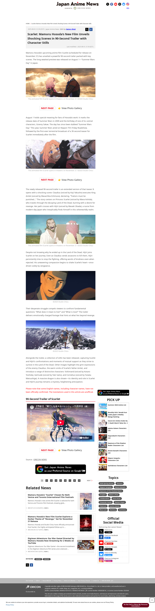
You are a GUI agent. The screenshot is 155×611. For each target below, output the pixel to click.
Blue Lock (103, 510)
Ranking (113, 510)
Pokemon (103, 506)
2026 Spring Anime (106, 483)
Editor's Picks (113, 495)
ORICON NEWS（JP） (108, 581)
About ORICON (46, 581)
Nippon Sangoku (106, 487)
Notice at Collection (69, 581)
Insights (103, 495)
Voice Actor (117, 498)
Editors (38, 581)
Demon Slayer (120, 502)
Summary (122, 510)
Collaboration (104, 498)
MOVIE (46, 559)
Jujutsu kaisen (115, 506)
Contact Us (96, 581)
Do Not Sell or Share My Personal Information (136, 605)
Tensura (119, 483)
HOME (28, 23)
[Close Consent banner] (152, 600)
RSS (128, 8)
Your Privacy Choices (84, 581)
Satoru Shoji (71, 29)
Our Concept (29, 581)
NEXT (89, 481)
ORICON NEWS (40, 459)
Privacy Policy (57, 581)
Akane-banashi (120, 487)
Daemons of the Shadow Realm (111, 491)
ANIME (38, 559)
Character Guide (105, 502)
